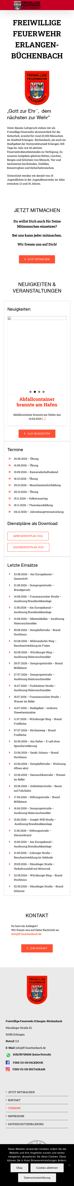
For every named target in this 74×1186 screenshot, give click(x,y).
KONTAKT (14, 1100)
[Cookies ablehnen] (69, 1165)
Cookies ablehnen (47, 1167)
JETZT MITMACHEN (21, 1092)
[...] (43, 418)
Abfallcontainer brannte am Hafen (37, 402)
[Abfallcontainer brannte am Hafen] (37, 355)
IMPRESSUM (16, 1116)
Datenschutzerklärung (37, 1177)
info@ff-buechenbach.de (26, 934)
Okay (19, 1167)
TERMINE (14, 1108)
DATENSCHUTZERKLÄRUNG (26, 1124)
